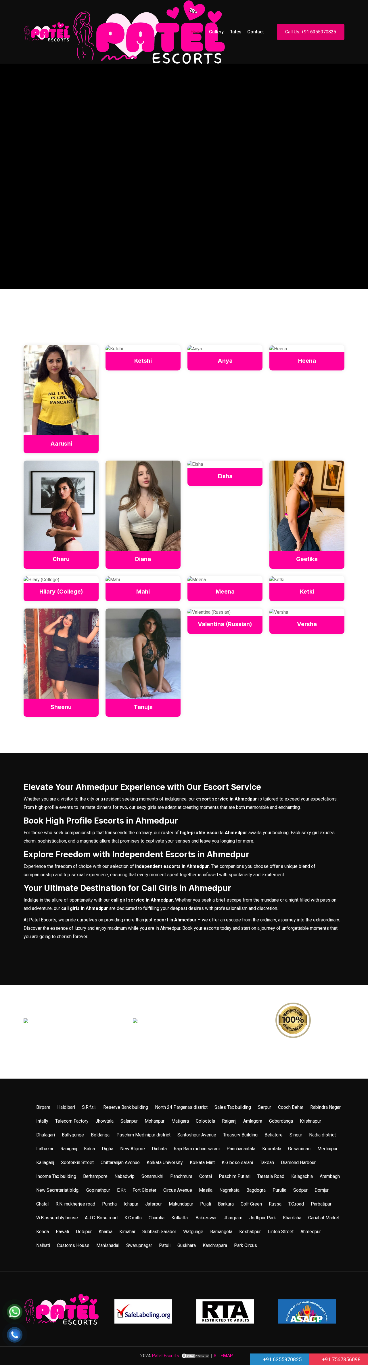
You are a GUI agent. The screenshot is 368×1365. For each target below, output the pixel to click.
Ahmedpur (310, 1231)
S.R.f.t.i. (89, 1107)
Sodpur (300, 1190)
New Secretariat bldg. (57, 1190)
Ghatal (42, 1204)
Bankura (226, 1204)
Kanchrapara (215, 1245)
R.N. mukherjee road (75, 1204)
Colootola (205, 1121)
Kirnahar (127, 1231)
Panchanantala (241, 1148)
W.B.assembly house (57, 1217)
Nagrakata (229, 1190)
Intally (42, 1121)
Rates (235, 32)
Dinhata (159, 1148)
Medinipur (327, 1148)
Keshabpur (250, 1231)
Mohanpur (154, 1121)
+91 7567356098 (341, 1359)
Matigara (180, 1121)
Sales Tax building (232, 1107)
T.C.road (296, 1204)
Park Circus (245, 1245)
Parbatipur (321, 1204)
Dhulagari (45, 1135)
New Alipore (132, 1148)
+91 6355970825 (282, 1359)
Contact (255, 32)
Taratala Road (270, 1176)
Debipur (84, 1231)
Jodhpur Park (262, 1217)
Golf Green (251, 1204)
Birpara (43, 1107)
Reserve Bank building (125, 1107)
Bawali (62, 1231)
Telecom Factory (72, 1121)
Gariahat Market (324, 1217)
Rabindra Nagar (325, 1107)
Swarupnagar (139, 1245)
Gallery (216, 32)
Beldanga (100, 1135)
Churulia (156, 1217)
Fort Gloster (144, 1190)
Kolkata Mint (202, 1162)
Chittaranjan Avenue (120, 1162)
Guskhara (186, 1245)
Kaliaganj (45, 1162)
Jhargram (233, 1217)
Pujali (205, 1204)
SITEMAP (223, 1355)
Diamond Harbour (298, 1162)
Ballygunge (73, 1135)
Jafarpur (153, 1204)
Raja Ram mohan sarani (197, 1148)
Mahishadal (107, 1245)
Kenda (42, 1231)
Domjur (322, 1190)
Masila (205, 1190)
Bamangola (221, 1231)
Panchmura (181, 1176)
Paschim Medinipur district (143, 1135)
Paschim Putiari (234, 1176)
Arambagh (330, 1176)
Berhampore (95, 1176)
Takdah (267, 1162)
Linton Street (281, 1231)
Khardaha (292, 1217)
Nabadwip (124, 1176)
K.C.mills (133, 1217)
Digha (107, 1148)
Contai (205, 1176)
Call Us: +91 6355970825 (310, 32)
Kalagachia (302, 1176)
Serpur (264, 1107)
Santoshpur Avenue (196, 1135)
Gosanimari (299, 1148)
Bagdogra (256, 1190)
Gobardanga (281, 1121)
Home (197, 32)
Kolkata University (165, 1162)
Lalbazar (44, 1148)
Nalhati (43, 1245)
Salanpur (129, 1121)
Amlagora (252, 1121)
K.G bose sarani (237, 1162)
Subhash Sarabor (159, 1231)
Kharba (105, 1231)
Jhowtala (104, 1121)
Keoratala (271, 1148)
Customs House (73, 1245)
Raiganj (229, 1121)
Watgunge (193, 1231)
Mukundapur (181, 1204)
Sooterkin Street (77, 1162)
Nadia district (322, 1135)
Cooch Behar (290, 1107)
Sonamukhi (152, 1176)
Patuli (164, 1245)
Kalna (89, 1148)
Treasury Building (240, 1135)
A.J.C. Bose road (101, 1217)
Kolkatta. (180, 1217)
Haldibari (66, 1107)
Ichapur (131, 1204)
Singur (296, 1135)
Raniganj (68, 1148)
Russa (275, 1204)
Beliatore (273, 1135)
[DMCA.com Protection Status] (195, 1355)
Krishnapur (310, 1121)
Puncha (109, 1204)
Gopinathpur (98, 1190)
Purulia (279, 1190)
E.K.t (121, 1190)
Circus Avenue (177, 1190)
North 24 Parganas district (181, 1107)
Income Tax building (56, 1176)
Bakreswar (206, 1217)
